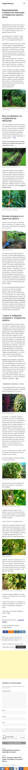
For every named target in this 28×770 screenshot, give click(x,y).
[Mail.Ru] (17, 631)
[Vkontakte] (22, 631)
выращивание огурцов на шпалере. (10, 640)
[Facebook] (5, 631)
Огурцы (18, 637)
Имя (3, 710)
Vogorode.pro (8, 3)
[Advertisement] (14, 665)
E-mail (4, 716)
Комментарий (6, 691)
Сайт (3, 722)
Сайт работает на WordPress (9, 765)
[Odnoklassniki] (11, 631)
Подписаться (20, 647)
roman (12, 637)
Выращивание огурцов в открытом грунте (11, 638)
